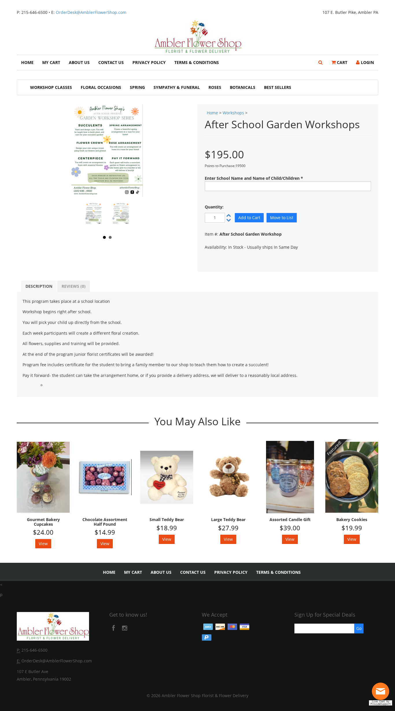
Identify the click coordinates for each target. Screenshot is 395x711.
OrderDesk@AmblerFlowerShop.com (91, 12)
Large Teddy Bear (228, 519)
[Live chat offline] (382, 693)
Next (124, 216)
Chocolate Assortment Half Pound (104, 521)
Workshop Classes (51, 87)
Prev (90, 216)
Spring (137, 87)
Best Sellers (277, 87)
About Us (79, 62)
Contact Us (111, 62)
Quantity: (214, 207)
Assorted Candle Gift (290, 519)
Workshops (233, 113)
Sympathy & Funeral (177, 87)
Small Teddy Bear (166, 519)
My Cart (51, 62)
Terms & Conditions (196, 62)
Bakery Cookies (351, 519)
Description (38, 286)
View (43, 543)
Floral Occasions (101, 87)
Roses (214, 87)
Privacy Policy (149, 62)
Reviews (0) (74, 286)
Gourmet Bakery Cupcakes (43, 521)
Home (27, 62)
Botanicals (242, 87)
